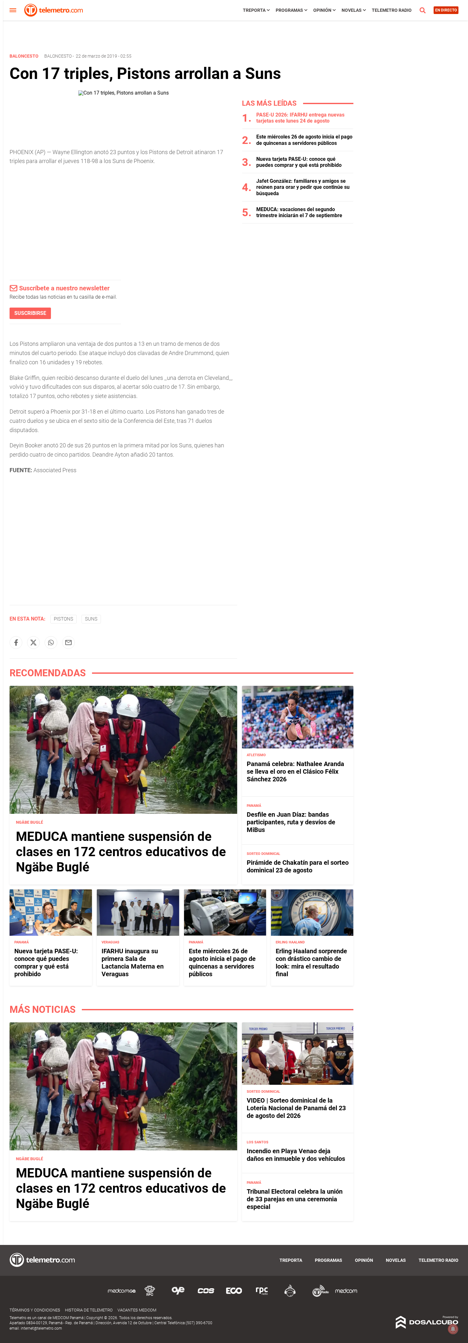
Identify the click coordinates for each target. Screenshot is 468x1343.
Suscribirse (30, 313)
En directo (446, 10)
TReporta (254, 10)
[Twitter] (33, 642)
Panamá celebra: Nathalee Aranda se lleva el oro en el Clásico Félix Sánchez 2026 (295, 771)
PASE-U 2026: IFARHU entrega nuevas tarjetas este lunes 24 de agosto (300, 118)
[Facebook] (16, 642)
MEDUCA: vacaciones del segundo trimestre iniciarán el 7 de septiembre (299, 212)
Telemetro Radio (392, 10)
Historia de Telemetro (89, 1310)
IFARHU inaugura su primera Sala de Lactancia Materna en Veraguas (133, 962)
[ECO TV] (234, 1296)
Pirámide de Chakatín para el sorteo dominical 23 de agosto (298, 866)
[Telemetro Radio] (318, 1296)
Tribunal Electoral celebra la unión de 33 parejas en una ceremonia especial (295, 1198)
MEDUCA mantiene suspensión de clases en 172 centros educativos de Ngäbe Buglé (121, 852)
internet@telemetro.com (41, 1328)
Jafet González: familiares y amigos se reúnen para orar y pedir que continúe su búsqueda (303, 187)
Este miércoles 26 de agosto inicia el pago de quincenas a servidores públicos (304, 140)
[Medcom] (346, 1296)
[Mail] (68, 642)
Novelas (352, 10)
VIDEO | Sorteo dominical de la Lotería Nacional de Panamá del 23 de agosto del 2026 (296, 1107)
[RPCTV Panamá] (150, 1296)
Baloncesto (58, 56)
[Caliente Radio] (290, 1296)
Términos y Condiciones (35, 1310)
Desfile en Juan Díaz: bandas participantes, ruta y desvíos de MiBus (291, 822)
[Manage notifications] (453, 1329)
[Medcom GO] (122, 1296)
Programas (289, 10)
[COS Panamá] (206, 1296)
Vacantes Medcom (136, 1310)
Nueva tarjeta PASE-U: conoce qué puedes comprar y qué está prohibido (299, 162)
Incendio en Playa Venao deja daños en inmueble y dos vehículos (296, 1154)
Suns (91, 619)
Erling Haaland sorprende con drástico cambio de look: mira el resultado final (311, 962)
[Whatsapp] (51, 642)
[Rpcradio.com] (262, 1296)
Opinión (322, 10)
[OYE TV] (178, 1296)
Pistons (63, 619)
